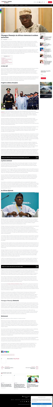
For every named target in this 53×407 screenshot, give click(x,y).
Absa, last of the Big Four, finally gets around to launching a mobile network (47, 50)
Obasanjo (3, 112)
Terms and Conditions (25, 399)
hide (8, 56)
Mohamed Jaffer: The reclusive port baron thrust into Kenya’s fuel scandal (48, 56)
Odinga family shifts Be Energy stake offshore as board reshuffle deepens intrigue (48, 62)
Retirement (3, 63)
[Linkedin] (6, 352)
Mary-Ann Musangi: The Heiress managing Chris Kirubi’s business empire (6, 385)
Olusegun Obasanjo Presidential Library (14, 283)
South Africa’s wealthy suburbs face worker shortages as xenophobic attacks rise (48, 38)
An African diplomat (5, 61)
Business (16, 5)
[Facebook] (3, 352)
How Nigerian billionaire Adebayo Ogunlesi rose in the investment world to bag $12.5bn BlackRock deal (20, 386)
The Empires (11, 5)
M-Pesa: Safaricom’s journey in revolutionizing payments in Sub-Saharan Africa (32, 386)
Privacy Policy (18, 399)
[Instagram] (5, 352)
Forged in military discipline (6, 59)
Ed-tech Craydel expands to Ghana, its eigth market (47, 44)
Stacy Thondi (5, 39)
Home (2, 5)
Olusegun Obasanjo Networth (6, 62)
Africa (26, 5)
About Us (6, 5)
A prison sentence (4, 60)
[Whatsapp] (8, 352)
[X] (2, 352)
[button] (51, 397)
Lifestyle (21, 5)
